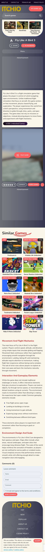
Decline (38, 545)
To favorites (29, 46)
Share (15, 46)
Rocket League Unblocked (33, 312)
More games (33, 185)
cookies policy (19, 550)
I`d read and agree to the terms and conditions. (23, 491)
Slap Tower (33, 331)
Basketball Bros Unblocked (12, 274)
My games (34, 9)
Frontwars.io (12, 255)
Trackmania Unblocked (12, 312)
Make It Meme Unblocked (12, 331)
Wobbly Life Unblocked (33, 255)
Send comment (10, 494)
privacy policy (8, 550)
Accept (37, 541)
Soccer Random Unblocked (33, 274)
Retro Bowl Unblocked (12, 293)
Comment (21, 185)
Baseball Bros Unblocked (33, 293)
